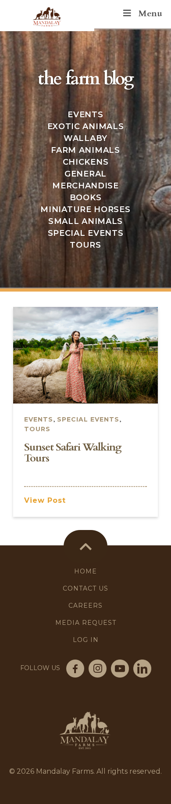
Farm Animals (85, 150)
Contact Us (85, 588)
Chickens (86, 162)
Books (86, 197)
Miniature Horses (85, 209)
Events (85, 114)
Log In (86, 640)
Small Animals (85, 221)
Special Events (86, 233)
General (85, 174)
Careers (85, 605)
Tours (85, 245)
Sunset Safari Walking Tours (72, 453)
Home (85, 571)
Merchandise (85, 186)
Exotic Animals (85, 126)
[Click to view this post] (85, 355)
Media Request (85, 623)
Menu (150, 13)
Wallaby (85, 138)
